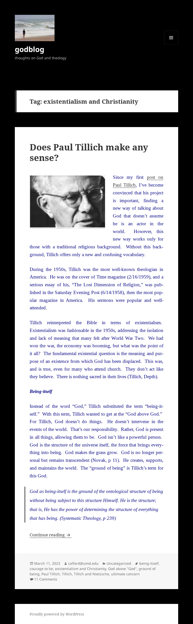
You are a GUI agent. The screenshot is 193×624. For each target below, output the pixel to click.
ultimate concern (125, 574)
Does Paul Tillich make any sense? (89, 152)
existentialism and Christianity (80, 568)
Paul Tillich (50, 574)
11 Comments (45, 579)
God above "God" (122, 568)
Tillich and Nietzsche (91, 574)
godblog (29, 49)
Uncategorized (119, 563)
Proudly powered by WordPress (57, 614)
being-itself (149, 563)
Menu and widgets (171, 44)
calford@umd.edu (83, 563)
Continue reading (51, 535)
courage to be (41, 568)
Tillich (67, 574)
